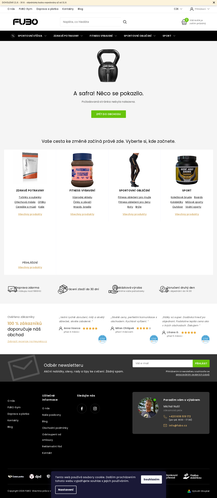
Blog (80, 9)
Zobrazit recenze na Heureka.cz (27, 341)
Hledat (125, 21)
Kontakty (68, 9)
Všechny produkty (30, 214)
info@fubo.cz (178, 425)
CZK (176, 9)
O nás (11, 9)
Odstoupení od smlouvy (51, 437)
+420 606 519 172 (180, 416)
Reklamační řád (52, 446)
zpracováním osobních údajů (192, 374)
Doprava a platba (47, 9)
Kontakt (47, 453)
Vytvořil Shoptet (200, 491)
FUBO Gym (25, 9)
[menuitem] (29, 36)
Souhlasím (151, 479)
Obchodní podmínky (55, 428)
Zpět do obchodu (108, 114)
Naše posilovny (51, 415)
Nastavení (66, 490)
